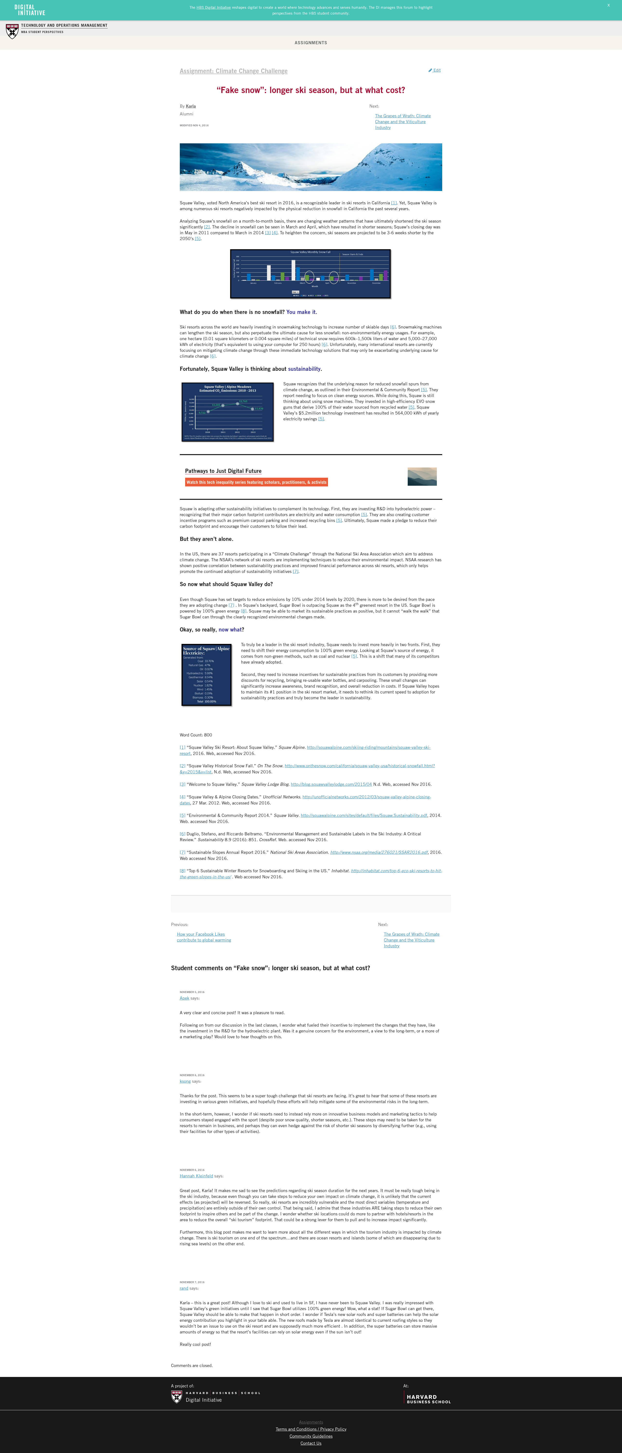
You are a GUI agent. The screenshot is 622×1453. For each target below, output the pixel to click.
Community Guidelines (311, 1436)
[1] (394, 202)
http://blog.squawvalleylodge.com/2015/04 (331, 784)
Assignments (311, 42)
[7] (295, 571)
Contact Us (311, 1443)
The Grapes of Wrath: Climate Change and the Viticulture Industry (403, 121)
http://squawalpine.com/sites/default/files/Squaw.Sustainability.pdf (364, 815)
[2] (207, 226)
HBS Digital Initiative (214, 7)
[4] (274, 232)
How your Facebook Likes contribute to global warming (204, 937)
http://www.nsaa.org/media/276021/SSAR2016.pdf (379, 852)
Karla (191, 106)
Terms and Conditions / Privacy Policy (311, 1429)
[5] (197, 238)
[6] (393, 326)
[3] (268, 232)
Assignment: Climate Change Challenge (234, 71)
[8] (243, 611)
